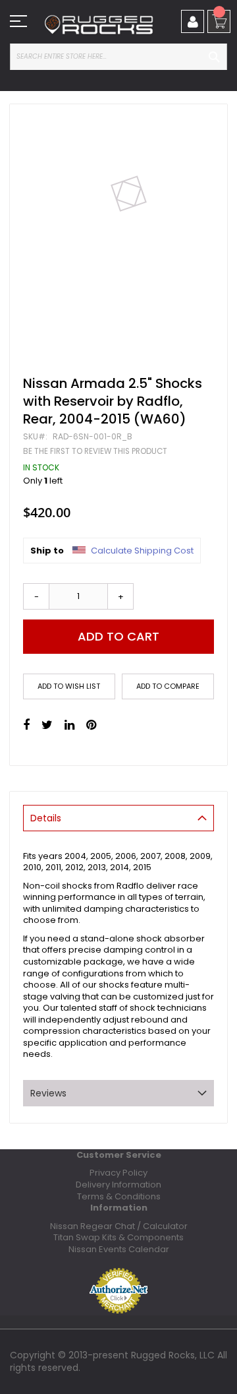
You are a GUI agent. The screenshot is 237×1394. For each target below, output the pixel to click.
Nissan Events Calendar (118, 1249)
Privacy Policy (118, 1172)
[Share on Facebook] (26, 725)
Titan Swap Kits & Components (118, 1237)
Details (45, 818)
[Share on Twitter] (47, 725)
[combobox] (118, 57)
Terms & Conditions (119, 1196)
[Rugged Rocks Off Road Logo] (99, 25)
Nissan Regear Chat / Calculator (119, 1226)
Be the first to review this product (95, 451)
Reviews (48, 1093)
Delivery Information (118, 1184)
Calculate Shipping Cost (142, 551)
